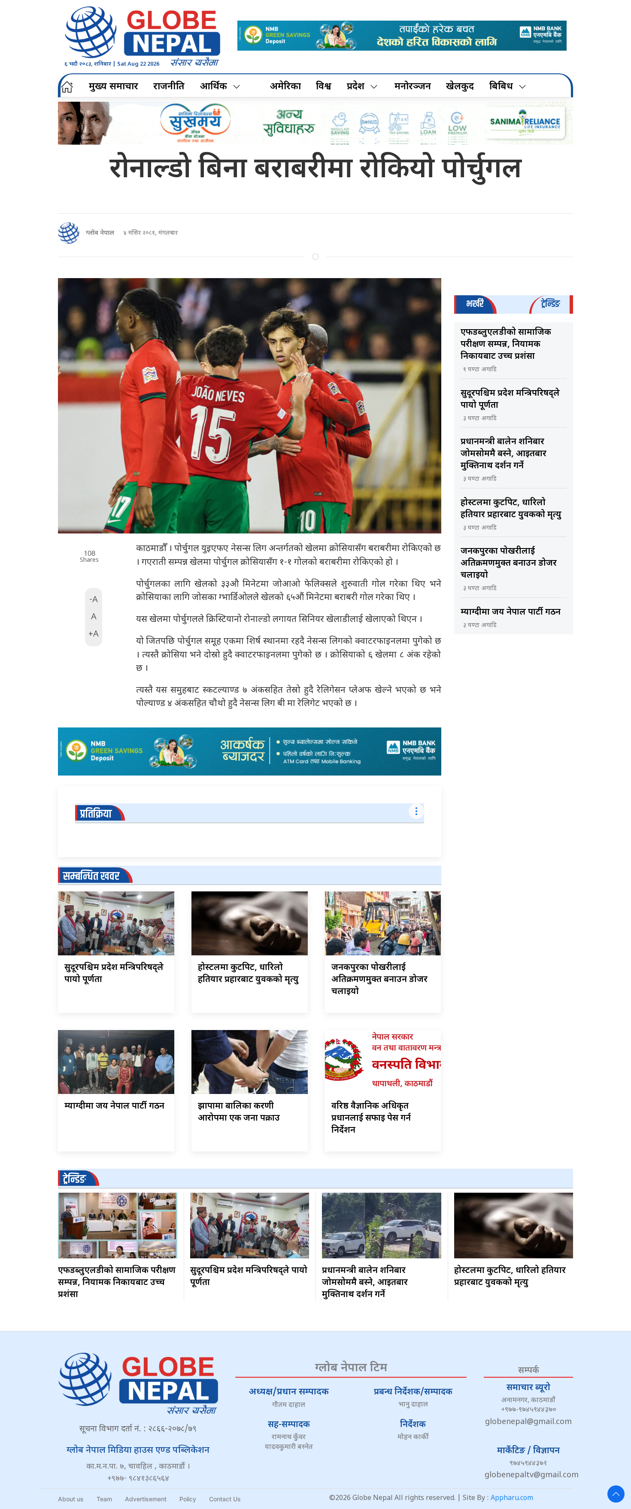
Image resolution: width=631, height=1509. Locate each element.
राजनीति (169, 87)
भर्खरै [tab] (474, 304)
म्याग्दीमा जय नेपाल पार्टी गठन (114, 1106)
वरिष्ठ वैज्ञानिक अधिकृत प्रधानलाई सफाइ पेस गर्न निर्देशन (371, 1118)
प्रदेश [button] (355, 87)
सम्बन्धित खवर (91, 876)
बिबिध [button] (501, 87)
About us (71, 1499)
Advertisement (146, 1499)
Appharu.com (512, 1498)
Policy (187, 1499)
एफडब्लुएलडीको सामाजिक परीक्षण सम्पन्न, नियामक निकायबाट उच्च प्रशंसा (506, 344)
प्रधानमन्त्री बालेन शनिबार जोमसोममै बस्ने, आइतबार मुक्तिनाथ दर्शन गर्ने (503, 454)
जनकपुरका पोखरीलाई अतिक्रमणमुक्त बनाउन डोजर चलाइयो (379, 979)
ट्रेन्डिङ (74, 1179)
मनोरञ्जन (412, 87)
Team (104, 1499)
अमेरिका (285, 87)
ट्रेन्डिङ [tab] (550, 304)
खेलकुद (460, 87)
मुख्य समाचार (113, 87)
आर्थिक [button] (213, 87)
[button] (616, 1494)
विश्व (323, 87)
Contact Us (225, 1499)
